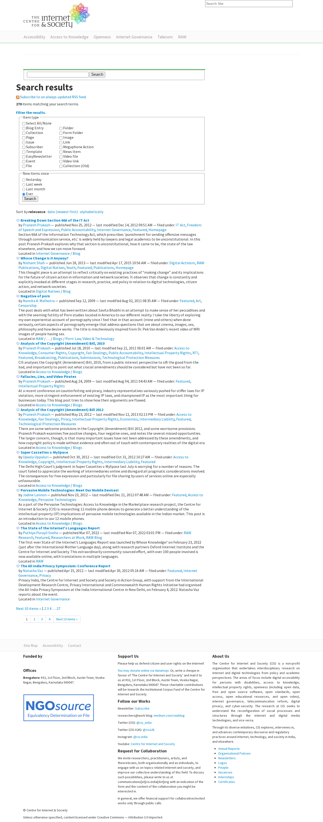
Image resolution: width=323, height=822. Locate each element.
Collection (34, 132)
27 (58, 608)
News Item (72, 151)
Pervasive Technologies (57, 499)
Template (34, 151)
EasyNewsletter (39, 156)
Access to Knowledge (69, 37)
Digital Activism (182, 262)
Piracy (65, 419)
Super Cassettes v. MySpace (44, 452)
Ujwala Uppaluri (35, 457)
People (223, 767)
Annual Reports (229, 748)
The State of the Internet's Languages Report (60, 528)
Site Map (31, 645)
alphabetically (91, 211)
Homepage (157, 229)
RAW (182, 37)
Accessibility (34, 37)
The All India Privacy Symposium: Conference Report (65, 565)
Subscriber (34, 146)
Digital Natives (53, 267)
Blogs (57, 338)
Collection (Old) (76, 165)
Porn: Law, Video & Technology (89, 338)
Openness (102, 37)
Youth (71, 267)
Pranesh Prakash (36, 225)
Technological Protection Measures (131, 357)
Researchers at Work (67, 537)
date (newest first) (63, 211)
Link (66, 142)
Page (30, 137)
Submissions (90, 357)
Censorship (27, 305)
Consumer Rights (52, 352)
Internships (226, 777)
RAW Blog (94, 537)
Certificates (226, 782)
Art (198, 300)
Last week (34, 184)
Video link (71, 161)
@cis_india (144, 722)
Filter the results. (31, 112)
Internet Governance (134, 37)
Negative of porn (35, 296)
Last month (35, 189)
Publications (103, 267)
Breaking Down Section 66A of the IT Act (55, 220)
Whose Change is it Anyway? (45, 258)
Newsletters (227, 758)
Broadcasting (45, 357)
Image (68, 137)
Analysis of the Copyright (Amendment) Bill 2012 (62, 409)
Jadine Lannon (35, 494)
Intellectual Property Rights (167, 352)
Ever (29, 193)
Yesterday (33, 179)
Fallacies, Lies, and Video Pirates (48, 376)
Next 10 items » (29, 608)
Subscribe (142, 708)
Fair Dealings (96, 352)
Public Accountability (78, 229)
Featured (139, 229)
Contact (74, 645)
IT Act (180, 225)
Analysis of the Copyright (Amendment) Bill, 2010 (63, 343)
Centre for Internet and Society (153, 744)
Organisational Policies (234, 753)
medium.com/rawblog (169, 715)
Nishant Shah (34, 262)
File (29, 165)
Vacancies (225, 772)
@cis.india (140, 737)
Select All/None (39, 123)
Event (30, 161)
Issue (30, 142)
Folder (68, 127)
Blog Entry (35, 127)
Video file (70, 156)
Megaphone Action (78, 146)
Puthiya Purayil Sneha (40, 532)
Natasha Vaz (33, 570)
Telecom (165, 37)
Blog (76, 253)
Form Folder (73, 132)
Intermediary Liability (157, 419)
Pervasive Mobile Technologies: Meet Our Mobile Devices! (70, 490)
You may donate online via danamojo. (144, 670)
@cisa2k (149, 730)
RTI (195, 352)
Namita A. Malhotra (39, 300)
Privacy (45, 575)
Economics (129, 419)
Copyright (76, 352)
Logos (222, 763)
